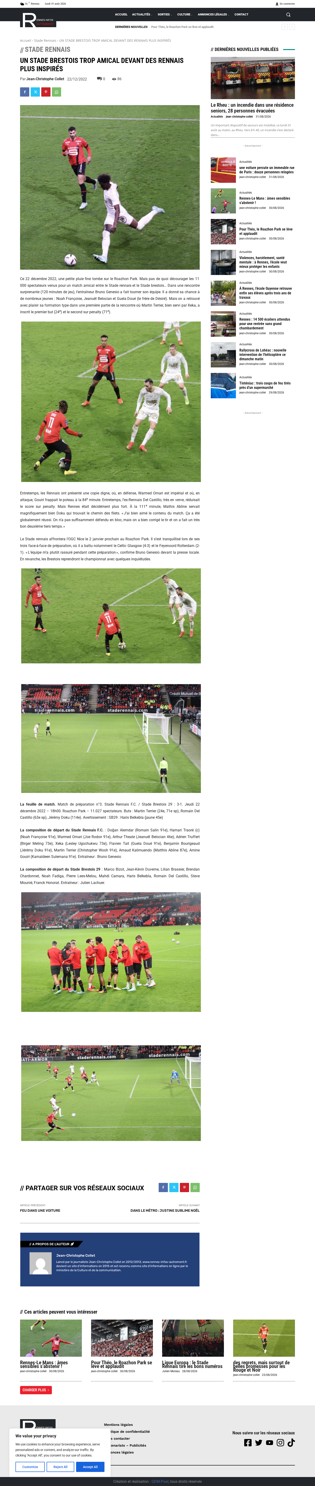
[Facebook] (24, 92)
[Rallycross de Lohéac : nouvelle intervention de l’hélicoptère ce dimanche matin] (223, 355)
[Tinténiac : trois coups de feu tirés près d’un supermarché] (223, 385)
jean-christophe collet (45, 79)
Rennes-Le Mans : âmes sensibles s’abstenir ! (44, 1364)
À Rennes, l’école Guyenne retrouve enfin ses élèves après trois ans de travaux (265, 292)
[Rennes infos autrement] (38, 19)
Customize (30, 1467)
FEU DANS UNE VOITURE (40, 1210)
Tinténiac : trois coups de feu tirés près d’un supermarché (265, 385)
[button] (288, 14)
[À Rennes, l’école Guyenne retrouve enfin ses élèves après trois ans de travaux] (223, 293)
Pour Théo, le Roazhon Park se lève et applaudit (266, 231)
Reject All (60, 1467)
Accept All (90, 1467)
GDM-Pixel (160, 1481)
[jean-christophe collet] (41, 1263)
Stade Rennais (45, 40)
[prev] (285, 27)
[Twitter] (35, 92)
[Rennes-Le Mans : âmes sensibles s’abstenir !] (223, 201)
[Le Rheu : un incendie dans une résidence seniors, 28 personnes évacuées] (253, 78)
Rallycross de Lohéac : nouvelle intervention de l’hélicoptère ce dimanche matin (262, 354)
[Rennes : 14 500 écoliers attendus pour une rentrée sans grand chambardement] (223, 324)
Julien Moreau (171, 1371)
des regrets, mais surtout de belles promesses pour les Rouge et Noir (261, 1366)
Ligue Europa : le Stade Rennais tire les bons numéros (192, 1364)
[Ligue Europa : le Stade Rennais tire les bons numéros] (193, 1338)
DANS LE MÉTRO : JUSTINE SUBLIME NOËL (165, 1210)
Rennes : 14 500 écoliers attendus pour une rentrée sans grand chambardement (264, 323)
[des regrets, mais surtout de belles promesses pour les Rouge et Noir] (264, 1338)
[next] (292, 27)
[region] (60, 1452)
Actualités (217, 116)
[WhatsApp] (56, 92)
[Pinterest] (46, 92)
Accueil (25, 40)
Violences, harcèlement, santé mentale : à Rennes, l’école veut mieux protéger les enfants (263, 262)
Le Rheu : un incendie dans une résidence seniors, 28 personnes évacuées (252, 108)
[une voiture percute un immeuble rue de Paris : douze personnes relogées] (223, 170)
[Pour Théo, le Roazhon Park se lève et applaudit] (223, 231)
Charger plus (34, 1390)
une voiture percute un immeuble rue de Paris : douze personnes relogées (266, 169)
